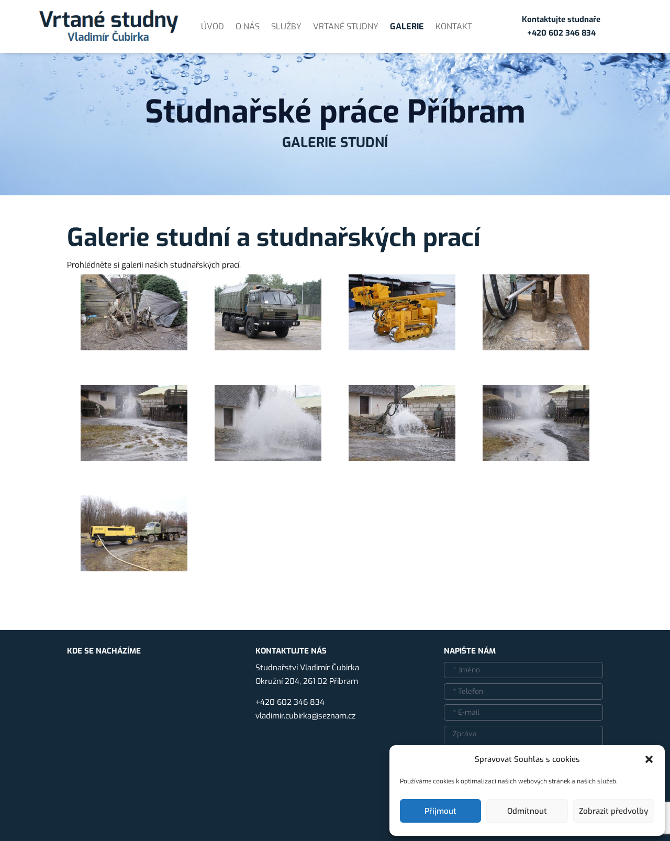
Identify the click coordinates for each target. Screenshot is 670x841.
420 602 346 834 (564, 33)
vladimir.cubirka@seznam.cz (305, 716)
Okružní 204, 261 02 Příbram (306, 681)
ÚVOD (212, 26)
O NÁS (248, 26)
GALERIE (407, 26)
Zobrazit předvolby (613, 811)
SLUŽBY (286, 26)
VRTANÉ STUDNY (345, 26)
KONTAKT (454, 26)
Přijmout (440, 811)
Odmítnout (527, 811)
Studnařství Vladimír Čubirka (307, 667)
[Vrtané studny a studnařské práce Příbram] (134, 347)
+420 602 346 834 (290, 702)
